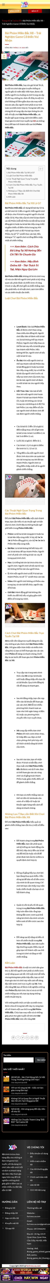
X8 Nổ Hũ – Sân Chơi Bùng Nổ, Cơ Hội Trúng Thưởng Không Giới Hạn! (28, 1078)
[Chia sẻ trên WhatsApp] (13, 1038)
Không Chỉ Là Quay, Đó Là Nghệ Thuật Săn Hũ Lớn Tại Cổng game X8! (28, 1099)
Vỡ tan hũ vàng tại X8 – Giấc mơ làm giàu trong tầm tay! (27, 1088)
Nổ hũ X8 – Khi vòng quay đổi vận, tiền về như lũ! (28, 1110)
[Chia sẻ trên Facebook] (18, 1038)
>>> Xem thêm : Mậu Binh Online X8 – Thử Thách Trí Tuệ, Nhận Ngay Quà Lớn (24, 265)
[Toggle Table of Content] (39, 169)
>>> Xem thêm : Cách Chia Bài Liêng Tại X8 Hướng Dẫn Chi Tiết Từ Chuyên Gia (25, 250)
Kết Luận (12, 197)
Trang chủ (6, 20)
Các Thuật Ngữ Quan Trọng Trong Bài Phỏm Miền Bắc (23, 180)
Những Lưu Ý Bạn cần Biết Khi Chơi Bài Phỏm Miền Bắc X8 (24, 192)
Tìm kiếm (7, 1055)
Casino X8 (16, 20)
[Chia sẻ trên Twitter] (23, 1038)
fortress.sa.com (33, 1266)
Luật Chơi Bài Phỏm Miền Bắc (20, 176)
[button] (3, 4)
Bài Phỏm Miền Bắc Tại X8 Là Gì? (21, 172)
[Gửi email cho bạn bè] (27, 1038)
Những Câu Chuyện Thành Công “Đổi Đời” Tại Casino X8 (27, 1120)
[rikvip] (25, 1271)
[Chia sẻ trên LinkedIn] (36, 1038)
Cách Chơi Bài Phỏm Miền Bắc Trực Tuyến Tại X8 (25, 186)
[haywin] (25, 1278)
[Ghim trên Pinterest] (32, 1038)
